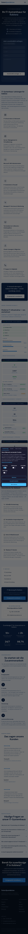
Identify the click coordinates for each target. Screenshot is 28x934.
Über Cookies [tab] (18, 448)
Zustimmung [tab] (5, 448)
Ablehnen (14, 477)
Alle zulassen (14, 484)
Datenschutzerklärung (7, 462)
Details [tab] (11, 448)
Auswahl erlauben (14, 481)
